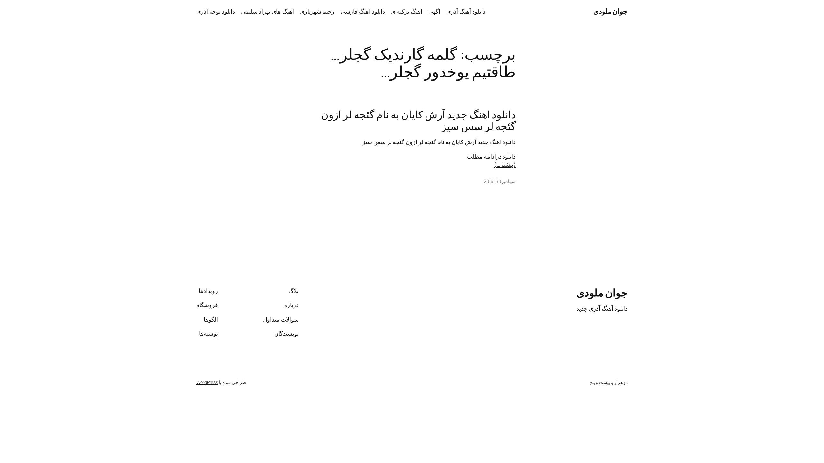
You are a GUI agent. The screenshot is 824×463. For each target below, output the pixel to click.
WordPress (207, 382)
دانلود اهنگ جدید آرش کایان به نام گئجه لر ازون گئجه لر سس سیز (418, 120)
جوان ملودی (610, 11)
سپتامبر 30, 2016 (500, 181)
